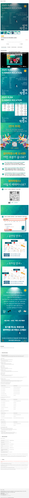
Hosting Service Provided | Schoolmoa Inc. (4, 497)
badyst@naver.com (4, 494)
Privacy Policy (12, 497)
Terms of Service (9, 497)
